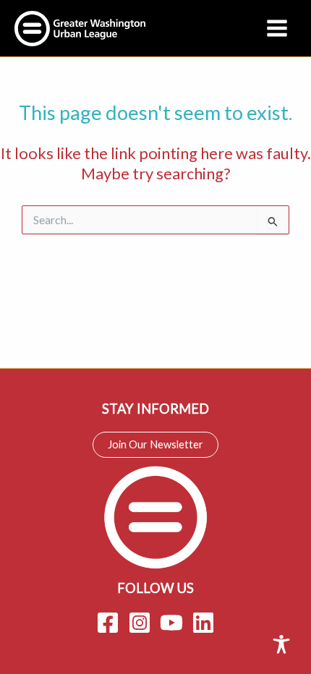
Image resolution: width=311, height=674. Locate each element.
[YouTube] (171, 622)
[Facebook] (107, 622)
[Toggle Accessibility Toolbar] (281, 644)
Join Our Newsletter (155, 444)
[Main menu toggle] (277, 28)
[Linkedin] (203, 622)
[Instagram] (139, 622)
